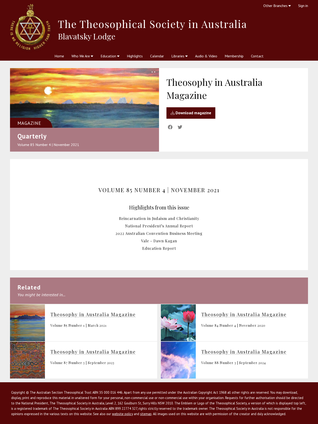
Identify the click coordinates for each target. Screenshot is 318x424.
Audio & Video (206, 56)
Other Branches (275, 5)
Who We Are (81, 56)
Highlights (135, 56)
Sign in (303, 5)
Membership (234, 56)
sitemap (146, 414)
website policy (122, 414)
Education (109, 56)
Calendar (157, 56)
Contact (257, 56)
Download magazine (193, 112)
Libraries (178, 56)
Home (59, 56)
